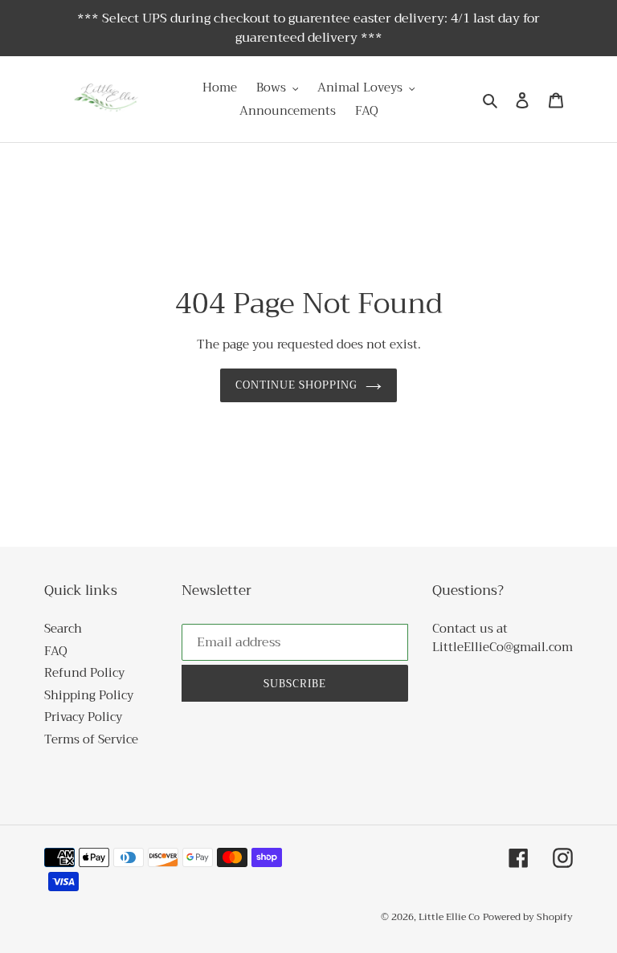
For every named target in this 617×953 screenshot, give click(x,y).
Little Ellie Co (449, 917)
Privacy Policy (83, 717)
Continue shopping (296, 385)
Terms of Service (91, 739)
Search (63, 628)
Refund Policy (84, 672)
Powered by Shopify (528, 917)
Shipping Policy (88, 695)
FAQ (55, 651)
